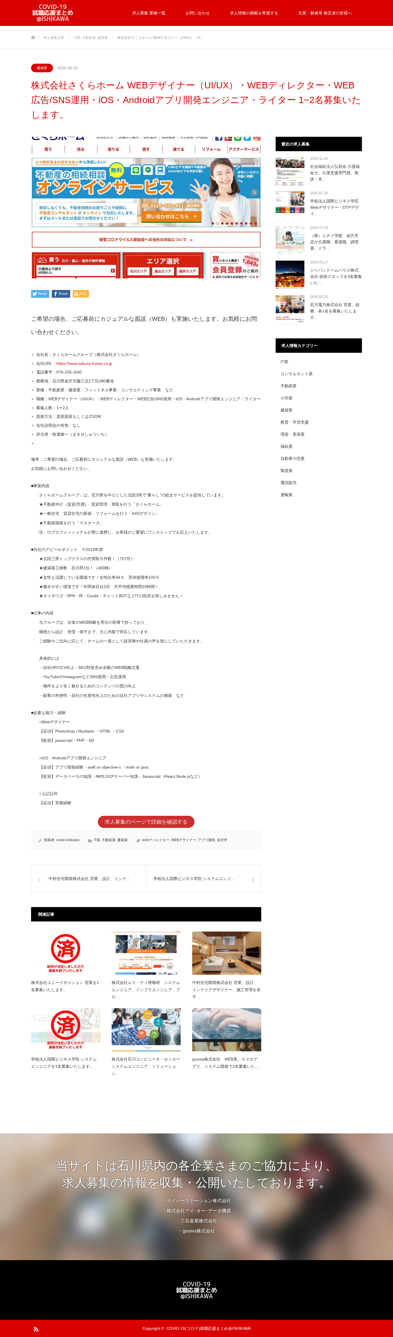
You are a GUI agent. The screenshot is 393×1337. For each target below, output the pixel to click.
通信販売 (289, 482)
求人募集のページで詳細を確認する (146, 822)
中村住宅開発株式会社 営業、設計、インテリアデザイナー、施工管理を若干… (226, 989)
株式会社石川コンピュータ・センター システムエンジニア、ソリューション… (146, 1066)
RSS (35, 1328)
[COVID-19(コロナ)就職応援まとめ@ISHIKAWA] (74, 13)
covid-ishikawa (67, 840)
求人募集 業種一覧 (148, 13)
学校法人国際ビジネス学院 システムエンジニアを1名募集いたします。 (64, 1063)
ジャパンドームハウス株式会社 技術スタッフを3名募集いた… (336, 276)
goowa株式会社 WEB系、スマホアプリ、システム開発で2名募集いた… (225, 1063)
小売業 (287, 398)
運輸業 (287, 494)
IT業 (97, 840)
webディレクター (155, 840)
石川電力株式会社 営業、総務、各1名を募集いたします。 (335, 311)
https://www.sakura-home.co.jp (84, 363)
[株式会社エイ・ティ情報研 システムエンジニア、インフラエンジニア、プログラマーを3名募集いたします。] (146, 953)
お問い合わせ (198, 13)
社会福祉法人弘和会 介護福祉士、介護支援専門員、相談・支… (335, 173)
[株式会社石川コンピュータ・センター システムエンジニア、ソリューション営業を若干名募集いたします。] (146, 1029)
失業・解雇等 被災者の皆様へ (325, 13)
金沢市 (222, 840)
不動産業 (109, 840)
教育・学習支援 (295, 422)
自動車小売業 (293, 458)
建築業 (42, 68)
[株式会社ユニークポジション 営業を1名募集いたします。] (65, 953)
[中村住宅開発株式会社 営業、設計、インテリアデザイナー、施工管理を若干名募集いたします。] (226, 953)
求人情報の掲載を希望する (254, 13)
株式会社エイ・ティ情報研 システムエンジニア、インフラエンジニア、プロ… (146, 989)
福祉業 (287, 446)
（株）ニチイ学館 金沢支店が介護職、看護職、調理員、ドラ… (334, 242)
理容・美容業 (293, 434)
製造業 (287, 470)
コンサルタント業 (297, 373)
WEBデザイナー (183, 840)
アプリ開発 (206, 840)
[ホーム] (33, 28)
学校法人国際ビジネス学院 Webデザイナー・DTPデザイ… (334, 207)
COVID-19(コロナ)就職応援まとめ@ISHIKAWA (208, 1328)
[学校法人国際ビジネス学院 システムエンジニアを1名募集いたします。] (65, 1029)
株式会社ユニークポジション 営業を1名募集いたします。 (65, 986)
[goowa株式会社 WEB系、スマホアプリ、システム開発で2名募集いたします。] (226, 1029)
